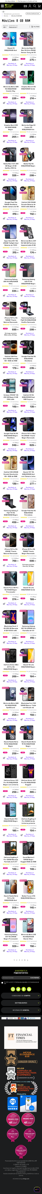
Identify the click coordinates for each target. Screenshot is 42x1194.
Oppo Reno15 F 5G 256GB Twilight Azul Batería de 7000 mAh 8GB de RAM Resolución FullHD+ (10, 245)
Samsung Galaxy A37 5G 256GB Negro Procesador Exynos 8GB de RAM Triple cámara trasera (10, 939)
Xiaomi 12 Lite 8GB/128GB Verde (28, 589)
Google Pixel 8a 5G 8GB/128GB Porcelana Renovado (28, 514)
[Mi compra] (39, 6)
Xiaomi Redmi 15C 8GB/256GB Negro (11, 820)
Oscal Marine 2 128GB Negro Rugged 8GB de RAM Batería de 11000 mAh (28, 861)
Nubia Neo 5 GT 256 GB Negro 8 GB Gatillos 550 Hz (10, 166)
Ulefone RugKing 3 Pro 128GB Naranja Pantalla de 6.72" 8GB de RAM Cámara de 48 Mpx (10, 861)
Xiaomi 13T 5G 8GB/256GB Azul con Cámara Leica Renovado (28, 475)
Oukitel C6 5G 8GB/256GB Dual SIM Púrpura (28, 397)
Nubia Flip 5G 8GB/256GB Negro (28, 165)
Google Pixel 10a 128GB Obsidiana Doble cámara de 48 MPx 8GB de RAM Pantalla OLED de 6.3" (11, 207)
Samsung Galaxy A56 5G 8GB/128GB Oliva (11, 281)
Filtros (36, 27)
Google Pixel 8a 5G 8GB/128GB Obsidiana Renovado (28, 359)
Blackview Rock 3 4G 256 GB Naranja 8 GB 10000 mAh (11, 628)
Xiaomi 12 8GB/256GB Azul (10, 49)
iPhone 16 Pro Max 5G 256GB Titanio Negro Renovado (28, 435)
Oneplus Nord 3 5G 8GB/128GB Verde (28, 88)
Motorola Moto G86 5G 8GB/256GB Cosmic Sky (11, 89)
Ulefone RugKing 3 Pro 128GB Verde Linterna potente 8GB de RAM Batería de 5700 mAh (28, 823)
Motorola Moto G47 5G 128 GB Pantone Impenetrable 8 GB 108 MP (28, 244)
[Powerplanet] (3, 11)
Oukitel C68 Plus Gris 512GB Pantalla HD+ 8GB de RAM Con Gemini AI (10, 359)
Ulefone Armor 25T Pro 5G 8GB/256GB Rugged (28, 782)
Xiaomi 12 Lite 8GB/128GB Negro (28, 666)
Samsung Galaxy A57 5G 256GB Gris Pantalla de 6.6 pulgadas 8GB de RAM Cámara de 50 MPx (28, 631)
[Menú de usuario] (29, 6)
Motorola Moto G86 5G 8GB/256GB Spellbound (11, 705)
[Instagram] (13, 989)
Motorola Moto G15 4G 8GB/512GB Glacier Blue (28, 936)
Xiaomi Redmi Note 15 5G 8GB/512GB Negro (28, 744)
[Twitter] (18, 989)
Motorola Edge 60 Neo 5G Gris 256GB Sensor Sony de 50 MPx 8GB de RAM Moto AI (28, 52)
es (25, 6)
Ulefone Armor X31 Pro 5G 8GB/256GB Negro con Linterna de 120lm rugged (10, 783)
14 (24, 960)
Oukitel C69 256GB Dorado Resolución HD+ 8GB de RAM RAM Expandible (10, 475)
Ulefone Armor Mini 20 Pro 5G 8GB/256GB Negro (10, 667)
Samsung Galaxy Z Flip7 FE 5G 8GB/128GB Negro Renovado (10, 514)
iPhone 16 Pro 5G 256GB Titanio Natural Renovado (11, 551)
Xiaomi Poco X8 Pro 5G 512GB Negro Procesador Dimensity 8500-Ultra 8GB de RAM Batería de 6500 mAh (10, 594)
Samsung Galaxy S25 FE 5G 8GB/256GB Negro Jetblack (28, 282)
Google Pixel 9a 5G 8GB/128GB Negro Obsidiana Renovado (11, 436)
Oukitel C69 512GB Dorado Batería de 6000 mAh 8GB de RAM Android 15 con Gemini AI (28, 206)
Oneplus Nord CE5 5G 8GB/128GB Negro (11, 127)
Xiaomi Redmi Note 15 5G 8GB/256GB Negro (10, 744)
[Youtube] (29, 989)
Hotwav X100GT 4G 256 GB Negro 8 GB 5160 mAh (10, 397)
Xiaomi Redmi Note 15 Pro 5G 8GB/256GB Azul (10, 898)
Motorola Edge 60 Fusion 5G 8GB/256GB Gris (28, 127)
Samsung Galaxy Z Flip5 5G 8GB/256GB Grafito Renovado (28, 320)
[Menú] (2, 6)
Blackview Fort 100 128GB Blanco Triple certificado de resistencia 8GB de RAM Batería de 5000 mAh (28, 708)
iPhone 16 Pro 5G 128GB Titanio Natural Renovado (11, 320)
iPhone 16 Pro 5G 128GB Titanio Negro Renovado (28, 551)
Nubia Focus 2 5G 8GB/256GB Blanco (28, 897)
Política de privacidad (21, 982)
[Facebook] (23, 989)
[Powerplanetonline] (9, 6)
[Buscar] (34, 6)
